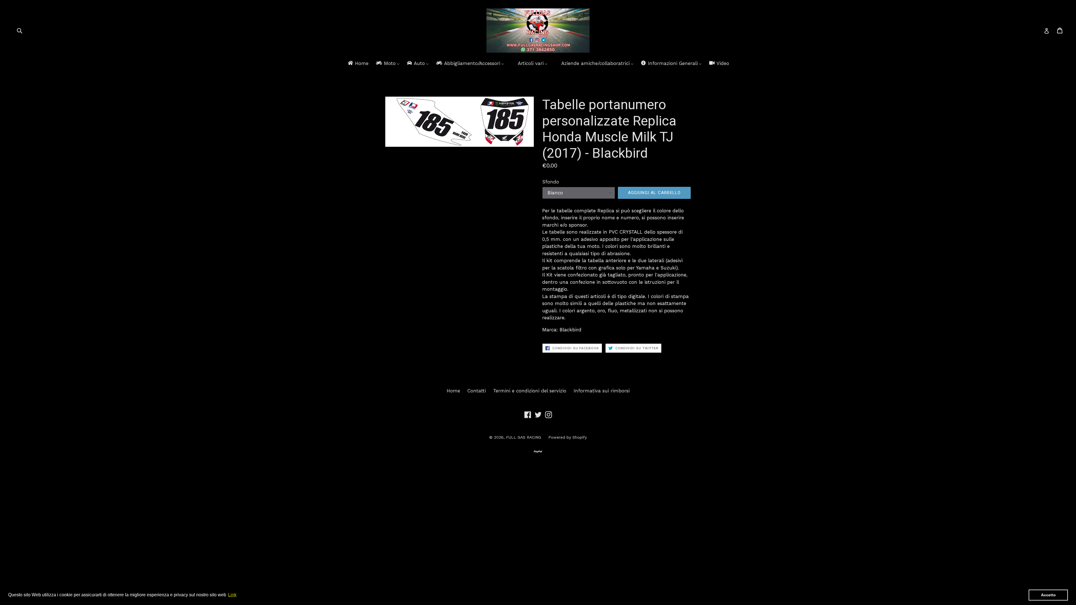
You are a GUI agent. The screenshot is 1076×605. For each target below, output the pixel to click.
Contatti (476, 391)
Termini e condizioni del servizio (529, 391)
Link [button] (232, 594)
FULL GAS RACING (523, 437)
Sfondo (550, 182)
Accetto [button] (1048, 595)
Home (453, 391)
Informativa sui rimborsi (602, 391)
